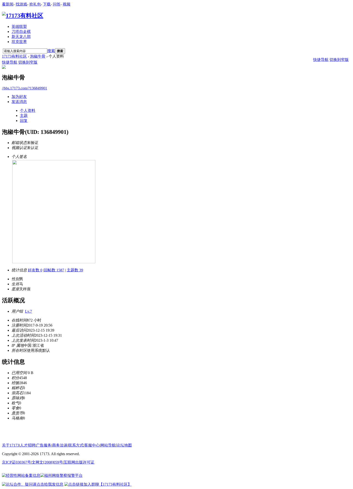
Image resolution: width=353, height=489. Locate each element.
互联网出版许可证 (79, 462)
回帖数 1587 (54, 270)
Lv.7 (28, 311)
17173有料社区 (14, 56)
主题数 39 (75, 270)
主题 (24, 115)
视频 (66, 4)
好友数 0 (35, 270)
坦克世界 (19, 42)
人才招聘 (27, 445)
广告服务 (43, 445)
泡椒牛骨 (37, 56)
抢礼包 (35, 4)
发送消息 (19, 102)
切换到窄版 (27, 62)
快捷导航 (9, 62)
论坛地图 (124, 445)
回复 (24, 121)
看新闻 (7, 4)
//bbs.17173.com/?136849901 (24, 88)
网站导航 (108, 445)
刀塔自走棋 (21, 32)
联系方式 (76, 445)
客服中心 (92, 445)
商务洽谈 (59, 445)
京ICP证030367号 (16, 462)
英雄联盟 (19, 26)
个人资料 (27, 110)
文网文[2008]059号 (47, 462)
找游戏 (21, 4)
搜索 (51, 51)
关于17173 (10, 445)
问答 (57, 4)
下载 (47, 4)
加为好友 (19, 97)
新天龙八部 (21, 37)
